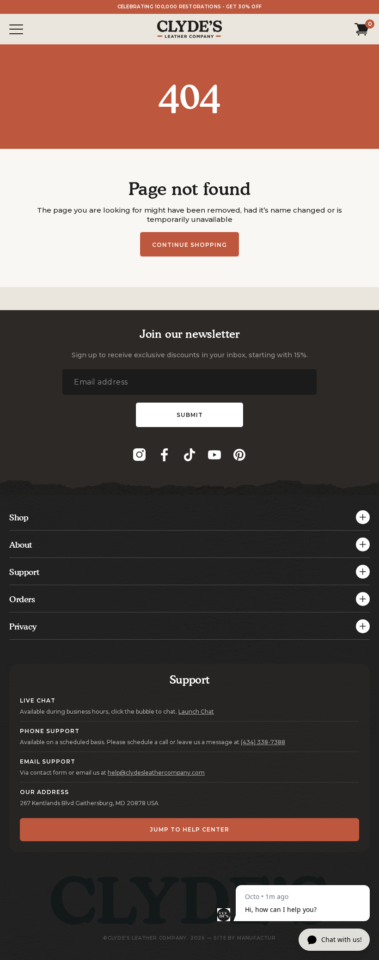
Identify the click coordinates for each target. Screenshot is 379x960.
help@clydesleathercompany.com (156, 772)
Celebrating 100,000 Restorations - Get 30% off (189, 7)
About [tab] (20, 545)
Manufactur (256, 938)
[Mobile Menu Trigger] (16, 29)
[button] (360, 29)
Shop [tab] (18, 517)
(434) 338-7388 (263, 742)
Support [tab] (24, 572)
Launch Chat (196, 711)
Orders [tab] (22, 599)
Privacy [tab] (22, 626)
